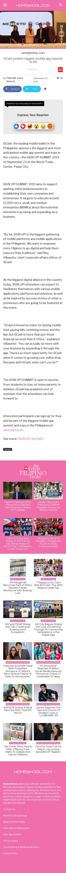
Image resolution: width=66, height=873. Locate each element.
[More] (45, 89)
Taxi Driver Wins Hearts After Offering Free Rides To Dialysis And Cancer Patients (18, 750)
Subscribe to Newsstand (16, 828)
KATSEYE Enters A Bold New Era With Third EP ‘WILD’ (18, 710)
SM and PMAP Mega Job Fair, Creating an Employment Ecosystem (17, 628)
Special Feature (18, 579)
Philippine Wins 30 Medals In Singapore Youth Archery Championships (48, 542)
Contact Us (9, 809)
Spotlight (32, 69)
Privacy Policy (10, 840)
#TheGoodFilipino (18, 743)
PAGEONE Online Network (15, 80)
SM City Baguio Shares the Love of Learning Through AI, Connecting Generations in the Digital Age (48, 629)
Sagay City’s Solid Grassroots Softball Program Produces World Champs (48, 506)
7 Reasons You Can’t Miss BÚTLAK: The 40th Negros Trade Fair (48, 585)
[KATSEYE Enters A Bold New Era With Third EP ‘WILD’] (17, 692)
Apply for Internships (14, 821)
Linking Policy (10, 853)
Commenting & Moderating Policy (21, 847)
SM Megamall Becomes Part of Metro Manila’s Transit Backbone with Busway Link (17, 588)
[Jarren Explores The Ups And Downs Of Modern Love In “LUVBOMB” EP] (48, 692)
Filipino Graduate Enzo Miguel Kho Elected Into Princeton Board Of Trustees (17, 506)
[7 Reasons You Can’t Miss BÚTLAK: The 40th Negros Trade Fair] (48, 567)
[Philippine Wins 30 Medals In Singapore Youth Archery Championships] (48, 527)
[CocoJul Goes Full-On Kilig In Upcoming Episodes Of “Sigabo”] (48, 732)
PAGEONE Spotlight (30, 438)
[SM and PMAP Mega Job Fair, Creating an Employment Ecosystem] (17, 609)
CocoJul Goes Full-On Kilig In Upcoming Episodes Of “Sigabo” (48, 749)
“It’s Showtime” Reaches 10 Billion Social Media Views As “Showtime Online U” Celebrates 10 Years (48, 671)
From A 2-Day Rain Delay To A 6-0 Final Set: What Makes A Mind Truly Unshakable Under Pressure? (18, 544)
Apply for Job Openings (15, 815)
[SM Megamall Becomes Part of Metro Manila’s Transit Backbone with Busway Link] (17, 567)
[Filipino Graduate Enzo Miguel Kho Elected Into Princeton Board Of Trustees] (17, 490)
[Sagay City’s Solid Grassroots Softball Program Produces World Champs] (48, 490)
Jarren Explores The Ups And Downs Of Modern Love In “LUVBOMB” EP (48, 711)
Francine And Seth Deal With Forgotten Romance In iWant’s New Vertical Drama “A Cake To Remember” (17, 671)
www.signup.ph (13, 430)
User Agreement (12, 834)
